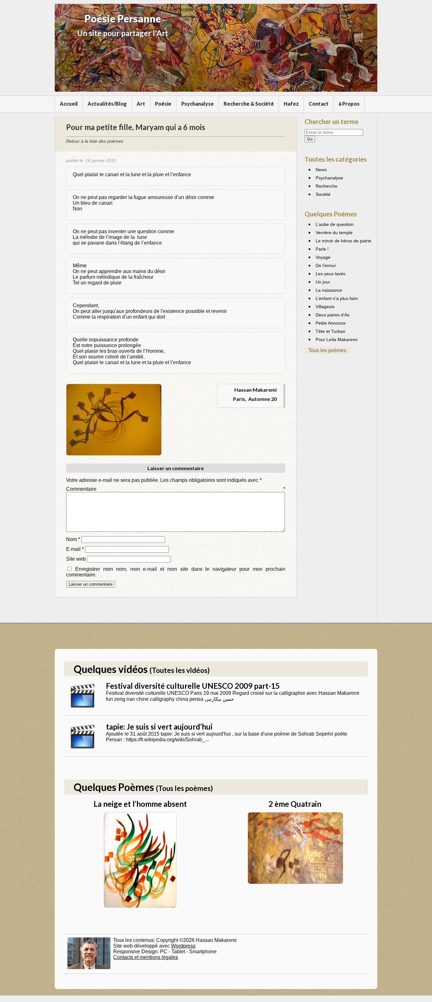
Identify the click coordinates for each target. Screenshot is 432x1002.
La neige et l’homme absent (140, 803)
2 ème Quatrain (294, 803)
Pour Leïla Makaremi (336, 339)
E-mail (75, 549)
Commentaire (175, 489)
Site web (76, 559)
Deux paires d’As (332, 314)
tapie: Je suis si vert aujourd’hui (159, 726)
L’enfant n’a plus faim (337, 298)
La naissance (329, 290)
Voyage (323, 257)
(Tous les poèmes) (184, 788)
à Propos (349, 104)
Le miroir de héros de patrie (343, 240)
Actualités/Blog (107, 104)
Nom (73, 539)
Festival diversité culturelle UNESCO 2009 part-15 (193, 685)
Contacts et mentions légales (145, 957)
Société (323, 194)
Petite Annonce (331, 323)
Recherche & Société (249, 104)
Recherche (326, 186)
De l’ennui (326, 265)
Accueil (69, 104)
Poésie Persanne (122, 18)
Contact (319, 104)
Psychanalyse (197, 104)
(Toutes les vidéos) (180, 670)
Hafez (291, 104)
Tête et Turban (330, 331)
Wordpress (183, 946)
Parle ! (322, 249)
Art (141, 104)
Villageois (325, 306)
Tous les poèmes (327, 350)
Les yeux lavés (330, 273)
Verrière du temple (334, 232)
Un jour (323, 281)
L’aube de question (335, 224)
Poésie (163, 104)
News (321, 169)
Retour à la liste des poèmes (94, 141)
